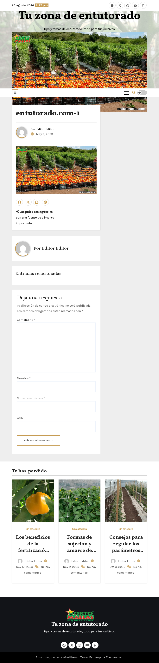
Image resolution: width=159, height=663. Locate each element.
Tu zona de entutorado (79, 16)
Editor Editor (45, 129)
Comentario (26, 320)
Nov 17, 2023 (25, 567)
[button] (15, 92)
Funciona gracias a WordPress (57, 657)
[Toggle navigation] (126, 92)
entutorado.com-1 (48, 113)
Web (20, 418)
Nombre (24, 378)
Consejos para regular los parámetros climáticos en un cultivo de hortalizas (126, 554)
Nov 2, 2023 (71, 567)
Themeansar (114, 657)
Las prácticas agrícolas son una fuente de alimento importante (35, 217)
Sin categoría (33, 529)
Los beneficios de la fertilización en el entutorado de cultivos (33, 554)
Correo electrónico (31, 398)
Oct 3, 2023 (118, 567)
